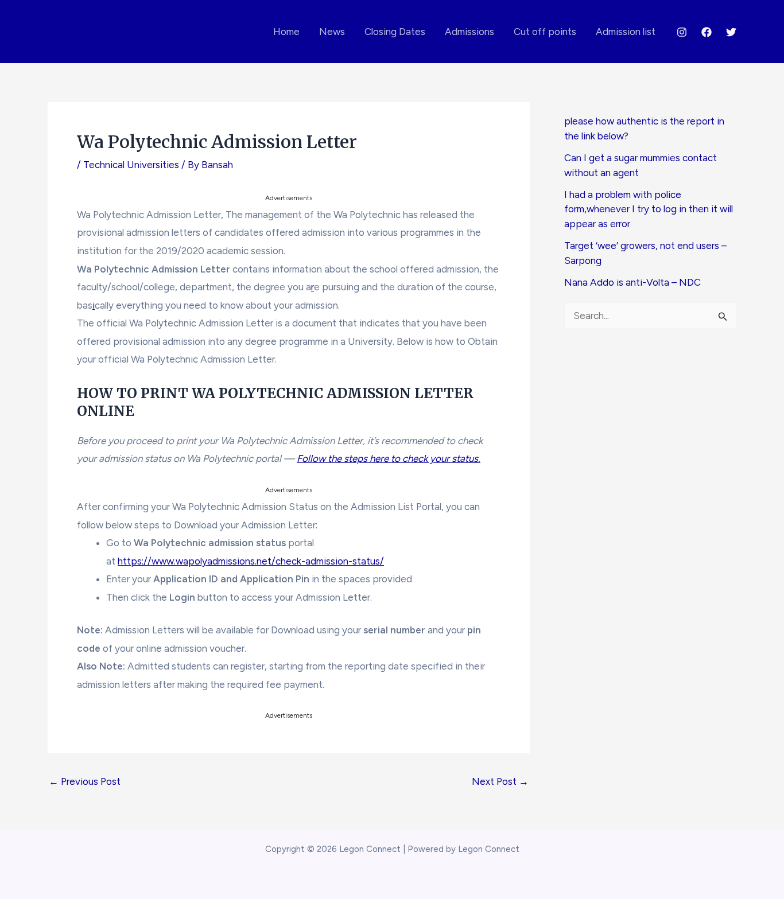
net (264, 561)
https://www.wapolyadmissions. (187, 561)
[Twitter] (731, 32)
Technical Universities (131, 164)
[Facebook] (706, 32)
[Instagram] (682, 32)
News (332, 31)
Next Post (500, 782)
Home (286, 31)
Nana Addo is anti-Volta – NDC (632, 282)
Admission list (625, 31)
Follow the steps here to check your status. (388, 458)
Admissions (469, 31)
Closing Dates (394, 31)
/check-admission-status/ (327, 561)
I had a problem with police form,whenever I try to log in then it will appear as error (648, 209)
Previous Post (85, 782)
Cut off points (545, 31)
